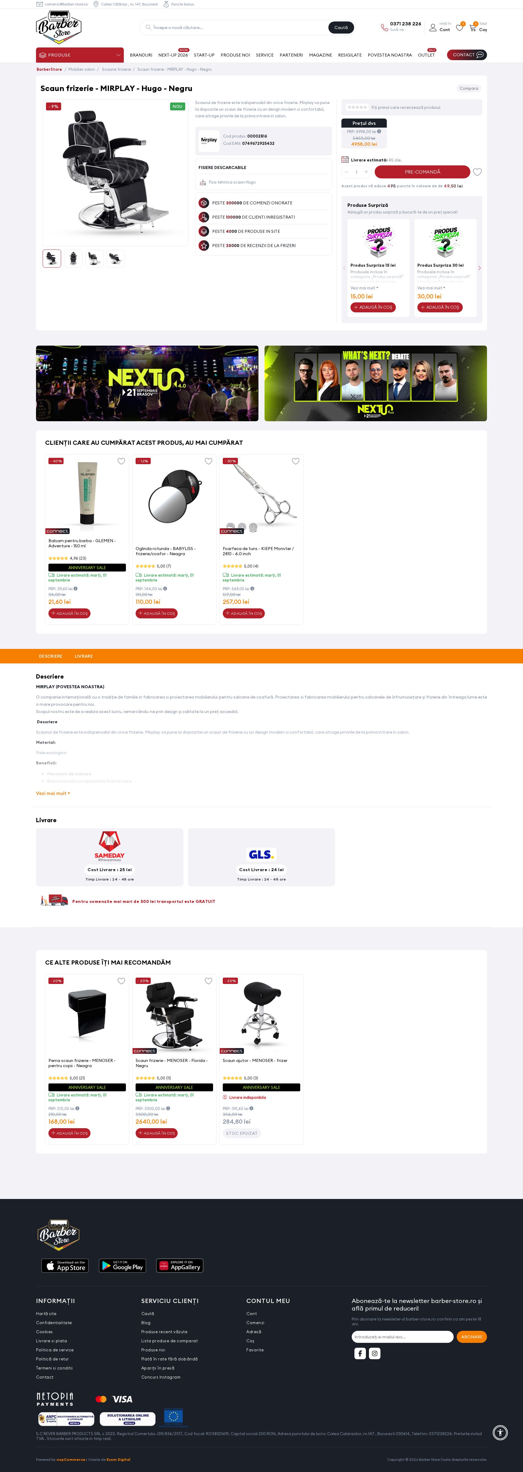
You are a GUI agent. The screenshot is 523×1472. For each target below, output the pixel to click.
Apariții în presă (158, 1368)
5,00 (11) (164, 1078)
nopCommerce (71, 1459)
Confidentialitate (54, 1322)
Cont (251, 1313)
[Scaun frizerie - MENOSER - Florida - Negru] (174, 1016)
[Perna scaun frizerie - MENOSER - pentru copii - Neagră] (87, 1016)
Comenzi (255, 1322)
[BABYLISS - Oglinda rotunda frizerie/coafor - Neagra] (174, 496)
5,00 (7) (164, 566)
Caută (341, 27)
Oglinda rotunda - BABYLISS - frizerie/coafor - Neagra (166, 551)
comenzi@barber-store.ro (66, 4)
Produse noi (153, 1349)
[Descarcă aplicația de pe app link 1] (65, 1266)
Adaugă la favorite (121, 461)
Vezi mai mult (362, 287)
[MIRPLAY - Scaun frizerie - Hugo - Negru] (115, 239)
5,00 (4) (251, 566)
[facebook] (360, 1353)
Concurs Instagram (161, 1377)
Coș (250, 1340)
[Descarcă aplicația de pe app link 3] (180, 1266)
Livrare (84, 656)
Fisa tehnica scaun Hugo (232, 182)
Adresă (253, 1331)
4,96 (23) (78, 558)
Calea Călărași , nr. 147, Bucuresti (129, 4)
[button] (480, 268)
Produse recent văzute (164, 1331)
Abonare (471, 1337)
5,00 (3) (251, 1078)
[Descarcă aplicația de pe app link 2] (122, 1266)
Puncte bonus (182, 4)
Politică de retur (52, 1358)
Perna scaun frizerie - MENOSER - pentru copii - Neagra (82, 1063)
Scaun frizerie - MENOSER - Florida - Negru (172, 1063)
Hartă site (46, 1313)
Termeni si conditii (54, 1368)
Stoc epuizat (242, 1133)
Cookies (44, 1331)
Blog (146, 1322)
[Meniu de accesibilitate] (500, 1432)
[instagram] (374, 1353)
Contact (45, 1377)
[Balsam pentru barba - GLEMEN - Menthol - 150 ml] (87, 496)
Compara (469, 88)
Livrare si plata (51, 1340)
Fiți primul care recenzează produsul (406, 107)
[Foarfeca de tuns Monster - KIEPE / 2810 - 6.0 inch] (261, 496)
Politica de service (55, 1349)
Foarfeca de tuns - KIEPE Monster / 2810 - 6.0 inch (258, 551)
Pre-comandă (422, 172)
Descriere (51, 656)
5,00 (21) (77, 1078)
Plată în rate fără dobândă (169, 1358)
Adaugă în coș (71, 613)
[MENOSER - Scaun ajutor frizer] (261, 1016)
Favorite (477, 171)
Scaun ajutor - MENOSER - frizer (255, 1060)
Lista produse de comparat (169, 1340)
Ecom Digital (118, 1459)
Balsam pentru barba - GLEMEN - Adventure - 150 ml (82, 543)
